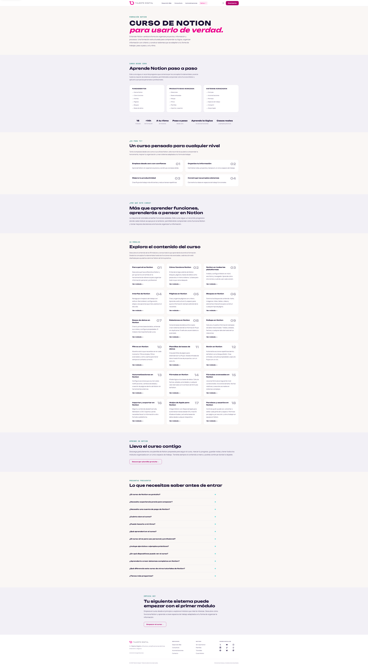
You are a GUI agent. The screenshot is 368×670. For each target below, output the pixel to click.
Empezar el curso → (155, 624)
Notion (202, 3)
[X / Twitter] (220, 644)
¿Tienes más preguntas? (141, 576)
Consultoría (178, 3)
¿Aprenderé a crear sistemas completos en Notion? (154, 561)
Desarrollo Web (166, 3)
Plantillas (198, 647)
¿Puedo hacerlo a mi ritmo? (142, 524)
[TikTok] (227, 647)
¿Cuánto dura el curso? (140, 517)
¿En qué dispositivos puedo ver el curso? (148, 554)
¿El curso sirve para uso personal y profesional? (152, 539)
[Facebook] (220, 650)
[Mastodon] (233, 650)
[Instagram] (233, 644)
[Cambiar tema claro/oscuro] (223, 3)
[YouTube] (227, 644)
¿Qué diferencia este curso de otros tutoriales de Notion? (157, 568)
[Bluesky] (227, 650)
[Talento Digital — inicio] (143, 3)
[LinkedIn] (220, 647)
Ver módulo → (137, 284)
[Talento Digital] (139, 642)
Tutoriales (199, 650)
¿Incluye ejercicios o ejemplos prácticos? (149, 546)
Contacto (232, 3)
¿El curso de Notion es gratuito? (144, 494)
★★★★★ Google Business (136, 653)
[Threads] (233, 647)
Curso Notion (200, 653)
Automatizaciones (191, 3)
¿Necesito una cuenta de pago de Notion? (149, 509)
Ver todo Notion (200, 644)
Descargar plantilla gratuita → (145, 462)
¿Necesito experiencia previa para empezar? (151, 502)
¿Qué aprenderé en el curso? (142, 531)
